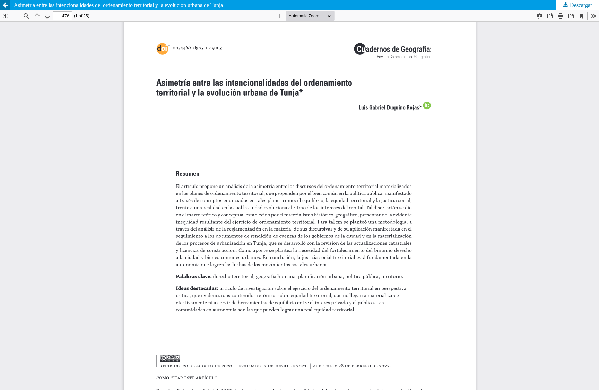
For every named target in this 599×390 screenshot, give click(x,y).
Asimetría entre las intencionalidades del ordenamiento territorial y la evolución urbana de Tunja (118, 5)
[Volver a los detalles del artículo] (5, 5)
